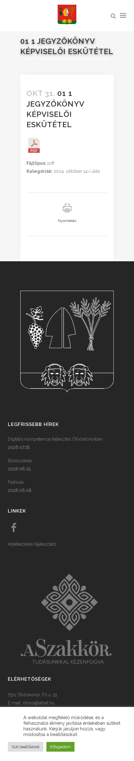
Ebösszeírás (20, 460)
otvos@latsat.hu (38, 702)
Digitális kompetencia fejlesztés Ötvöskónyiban (55, 439)
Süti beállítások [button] (26, 746)
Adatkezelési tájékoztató (32, 544)
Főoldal (27, 58)
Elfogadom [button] (60, 746)
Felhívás (16, 482)
